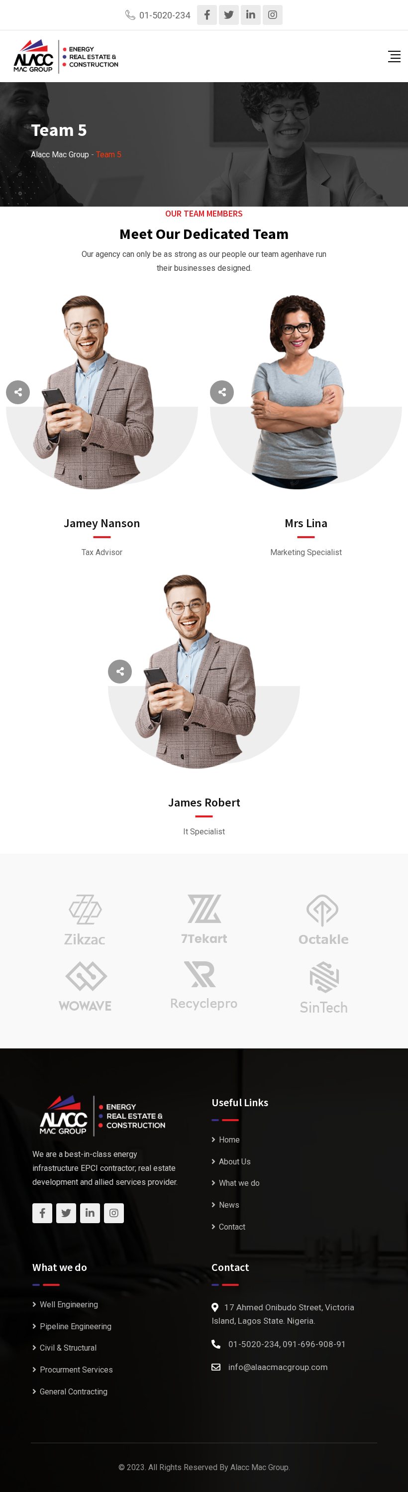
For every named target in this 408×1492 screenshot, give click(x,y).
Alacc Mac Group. (260, 1467)
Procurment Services (76, 1370)
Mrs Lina (306, 523)
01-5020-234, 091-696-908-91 (287, 1344)
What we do (239, 1183)
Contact (232, 1227)
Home (229, 1140)
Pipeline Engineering (75, 1326)
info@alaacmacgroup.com (278, 1367)
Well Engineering (69, 1304)
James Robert (204, 802)
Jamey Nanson (102, 523)
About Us (235, 1161)
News (229, 1205)
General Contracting (73, 1391)
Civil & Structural (68, 1348)
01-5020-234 (164, 15)
